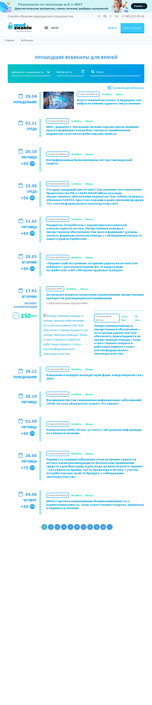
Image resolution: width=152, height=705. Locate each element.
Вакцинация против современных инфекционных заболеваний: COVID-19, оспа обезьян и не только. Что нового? (94, 401)
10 (103, 527)
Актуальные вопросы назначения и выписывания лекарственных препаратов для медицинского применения (95, 296)
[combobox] (31, 72)
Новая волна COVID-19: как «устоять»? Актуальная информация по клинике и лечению (94, 431)
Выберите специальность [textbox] (28, 72)
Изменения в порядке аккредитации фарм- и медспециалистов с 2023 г (95, 376)
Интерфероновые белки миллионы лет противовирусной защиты (89, 161)
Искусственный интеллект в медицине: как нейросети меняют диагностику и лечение (109, 101)
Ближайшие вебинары (128, 88)
